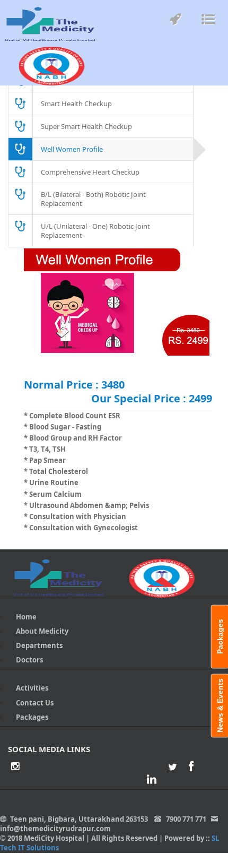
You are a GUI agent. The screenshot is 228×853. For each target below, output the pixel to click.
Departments (39, 645)
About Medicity (42, 631)
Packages (32, 717)
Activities (32, 688)
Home (26, 617)
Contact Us (35, 703)
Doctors (29, 660)
